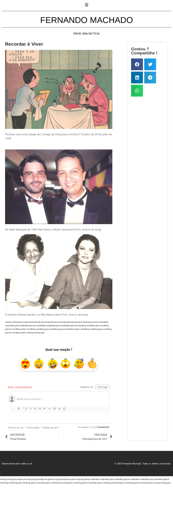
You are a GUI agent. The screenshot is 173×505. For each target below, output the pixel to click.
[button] (86, 5)
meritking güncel (57, 329)
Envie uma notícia (86, 33)
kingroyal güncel (52, 322)
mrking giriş (17, 322)
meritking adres (19, 329)
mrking (8, 322)
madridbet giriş (12, 326)
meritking (82, 326)
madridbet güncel (27, 326)
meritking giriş (93, 326)
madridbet (103, 322)
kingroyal (27, 322)
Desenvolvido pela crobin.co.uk (17, 463)
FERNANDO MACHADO (86, 20)
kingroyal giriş (38, 322)
